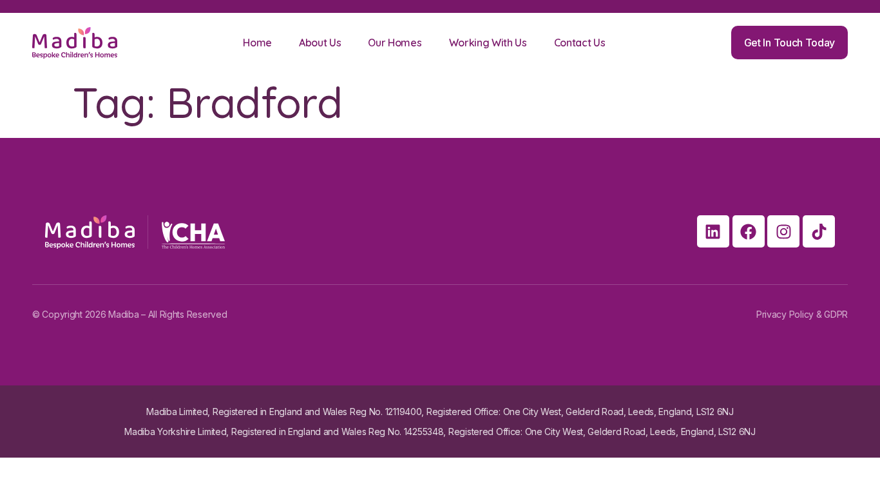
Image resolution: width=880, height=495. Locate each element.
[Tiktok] (819, 231)
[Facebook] (748, 231)
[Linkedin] (713, 231)
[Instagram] (783, 231)
